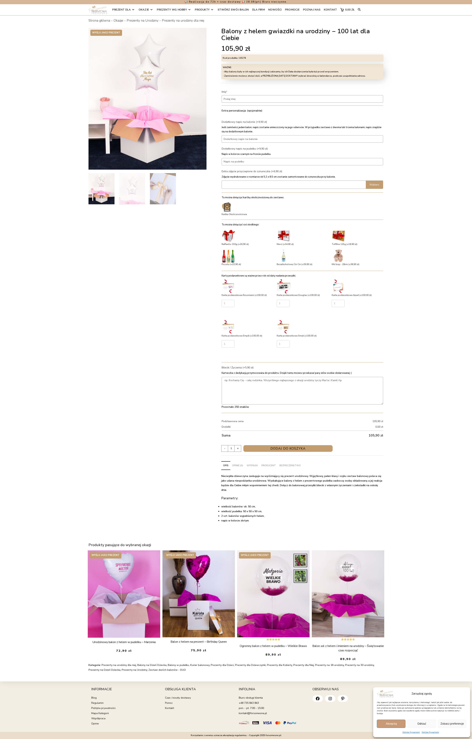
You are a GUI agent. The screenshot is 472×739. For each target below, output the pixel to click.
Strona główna (99, 20)
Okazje (118, 20)
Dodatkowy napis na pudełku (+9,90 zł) (245, 148)
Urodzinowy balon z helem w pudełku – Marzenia (124, 642)
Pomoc (169, 703)
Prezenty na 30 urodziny (359, 665)
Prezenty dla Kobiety (279, 665)
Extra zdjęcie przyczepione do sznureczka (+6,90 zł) (252, 171)
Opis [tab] (225, 465)
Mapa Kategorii (100, 713)
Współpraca (98, 718)
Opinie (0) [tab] (237, 465)
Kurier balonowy (199, 665)
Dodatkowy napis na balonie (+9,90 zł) (244, 122)
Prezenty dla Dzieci (222, 665)
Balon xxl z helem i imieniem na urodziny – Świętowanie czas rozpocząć (348, 648)
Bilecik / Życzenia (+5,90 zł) (238, 367)
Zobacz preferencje (452, 724)
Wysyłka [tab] (252, 465)
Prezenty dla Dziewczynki (250, 665)
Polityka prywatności (103, 708)
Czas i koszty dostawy (178, 698)
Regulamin (97, 703)
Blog (94, 698)
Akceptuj (391, 724)
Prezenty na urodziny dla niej (183, 20)
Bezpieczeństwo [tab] (290, 465)
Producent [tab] (268, 465)
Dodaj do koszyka (288, 448)
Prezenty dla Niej (303, 665)
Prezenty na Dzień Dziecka (104, 670)
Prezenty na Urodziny (142, 20)
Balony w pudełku (178, 665)
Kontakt (169, 708)
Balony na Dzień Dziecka (151, 665)
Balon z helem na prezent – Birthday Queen (199, 642)
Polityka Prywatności (411, 732)
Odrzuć (421, 724)
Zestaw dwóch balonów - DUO (167, 670)
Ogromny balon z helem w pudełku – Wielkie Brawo (273, 646)
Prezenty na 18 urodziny (329, 665)
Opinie (95, 723)
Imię (230, 92)
